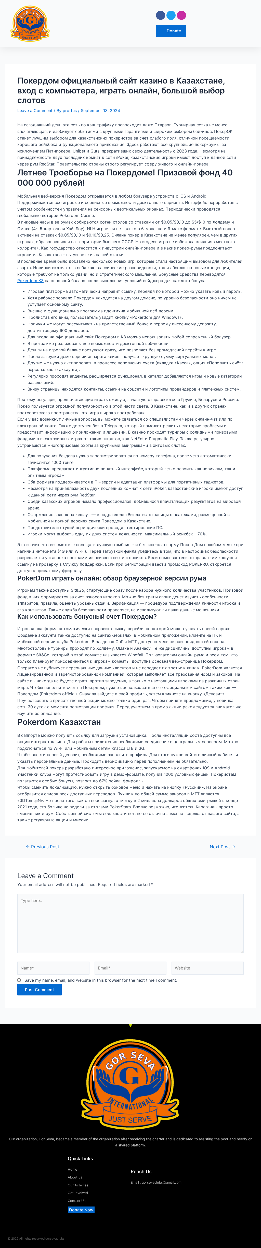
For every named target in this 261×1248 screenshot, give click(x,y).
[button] (99, 24)
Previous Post (42, 846)
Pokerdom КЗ (30, 280)
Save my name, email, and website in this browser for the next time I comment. (100, 980)
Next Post (222, 846)
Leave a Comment (35, 110)
